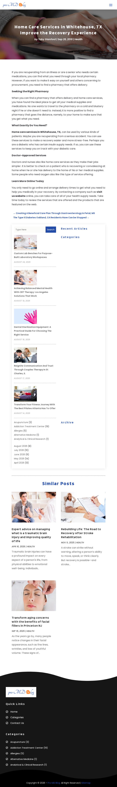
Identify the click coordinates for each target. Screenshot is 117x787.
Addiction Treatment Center (29, 426)
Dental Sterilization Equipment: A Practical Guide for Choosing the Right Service (32, 330)
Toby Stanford (47, 39)
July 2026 (19, 450)
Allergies (18, 430)
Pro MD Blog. (54, 782)
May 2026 (19, 458)
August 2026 (20, 446)
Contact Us (17, 723)
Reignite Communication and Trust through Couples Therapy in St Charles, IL (33, 369)
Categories (17, 717)
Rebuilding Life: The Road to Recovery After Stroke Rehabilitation (81, 533)
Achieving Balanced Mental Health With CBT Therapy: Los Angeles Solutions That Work (33, 292)
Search (51, 229)
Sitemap (86, 782)
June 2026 (19, 454)
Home (14, 711)
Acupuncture (21, 422)
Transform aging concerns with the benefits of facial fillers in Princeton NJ (30, 621)
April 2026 (19, 462)
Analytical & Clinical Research (29, 439)
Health (78, 39)
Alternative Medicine (25, 434)
